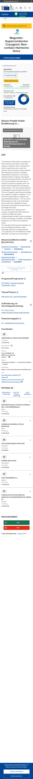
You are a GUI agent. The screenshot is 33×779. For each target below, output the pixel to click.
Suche (25, 8)
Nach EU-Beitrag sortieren (16, 394)
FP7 (5, 19)
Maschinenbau (26, 247)
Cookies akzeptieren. (16, 771)
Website (6, 377)
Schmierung (18, 249)
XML (18, 522)
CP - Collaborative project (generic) (12, 323)
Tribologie (7, 249)
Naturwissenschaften (8, 257)
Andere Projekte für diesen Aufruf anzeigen (15, 312)
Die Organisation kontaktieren (12, 375)
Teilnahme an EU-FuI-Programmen (14, 380)
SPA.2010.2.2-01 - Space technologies (14, 296)
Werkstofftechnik (26, 252)
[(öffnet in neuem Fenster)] (7, 7)
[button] (21, 8)
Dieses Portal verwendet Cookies (15, 765)
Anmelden (16, 8)
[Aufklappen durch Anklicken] (30, 401)
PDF (18, 528)
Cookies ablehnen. (16, 776)
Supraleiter (18, 261)
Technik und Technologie (9, 247)
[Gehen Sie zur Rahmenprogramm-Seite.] (16, 32)
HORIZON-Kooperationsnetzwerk (13, 382)
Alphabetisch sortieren (6, 393)
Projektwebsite (10, 76)
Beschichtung (9, 254)
